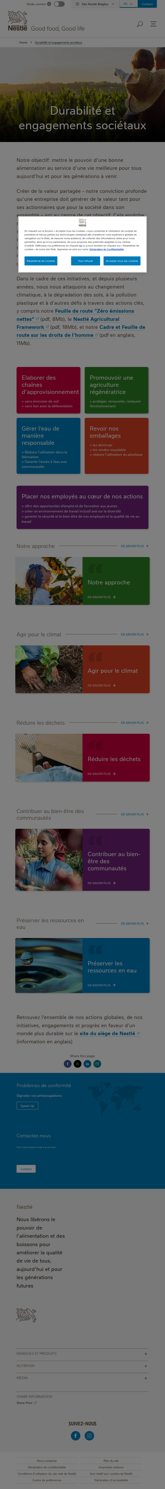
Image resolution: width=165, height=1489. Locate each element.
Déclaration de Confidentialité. (106, 249)
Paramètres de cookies (41, 260)
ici (80, 245)
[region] (82, 244)
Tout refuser (85, 260)
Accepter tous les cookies (122, 260)
